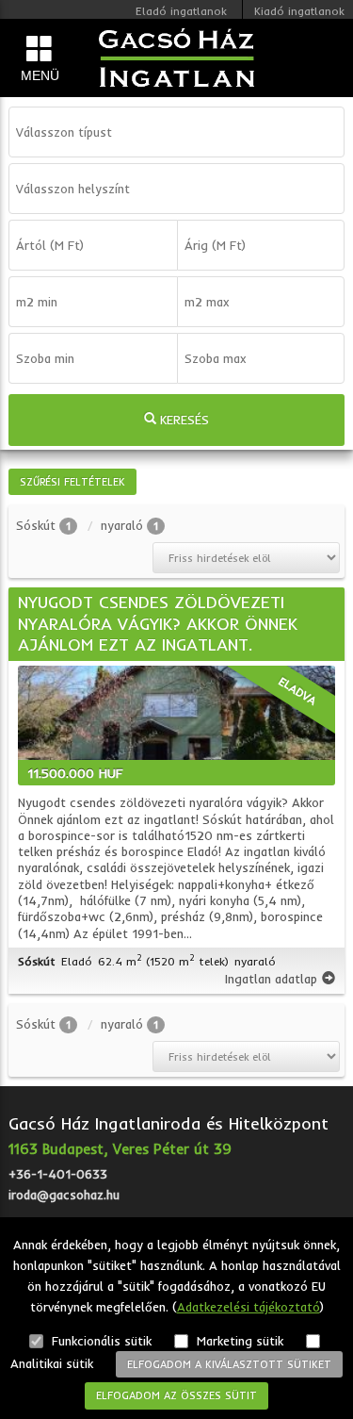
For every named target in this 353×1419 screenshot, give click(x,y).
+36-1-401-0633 (57, 1173)
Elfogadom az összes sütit (176, 1395)
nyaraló (122, 525)
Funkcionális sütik (100, 1340)
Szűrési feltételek (72, 481)
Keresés (182, 419)
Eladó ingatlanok (181, 11)
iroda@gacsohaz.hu (64, 1194)
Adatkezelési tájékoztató (248, 1306)
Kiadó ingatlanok (299, 11)
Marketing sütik (238, 1340)
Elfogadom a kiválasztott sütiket (229, 1364)
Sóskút (36, 525)
